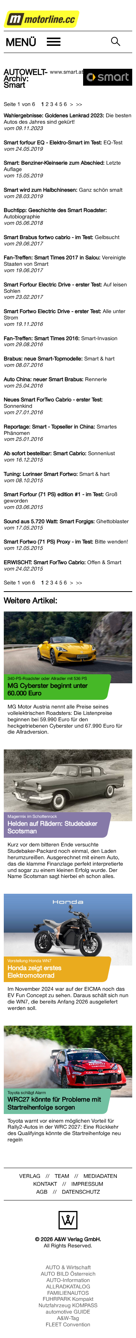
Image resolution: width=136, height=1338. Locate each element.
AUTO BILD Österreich (68, 1274)
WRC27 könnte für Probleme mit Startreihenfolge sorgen (54, 1103)
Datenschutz (81, 1192)
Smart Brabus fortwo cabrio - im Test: (61, 237)
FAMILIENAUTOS (68, 1293)
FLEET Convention (68, 1324)
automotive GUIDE (68, 1312)
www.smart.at (66, 72)
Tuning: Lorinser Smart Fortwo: (57, 474)
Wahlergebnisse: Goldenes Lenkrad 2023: (67, 118)
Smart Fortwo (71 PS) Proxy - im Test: (66, 542)
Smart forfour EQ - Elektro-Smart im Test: (63, 142)
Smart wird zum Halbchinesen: (63, 190)
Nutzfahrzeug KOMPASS (68, 1305)
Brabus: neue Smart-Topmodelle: (59, 359)
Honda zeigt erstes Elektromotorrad (35, 971)
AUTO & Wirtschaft (68, 1267)
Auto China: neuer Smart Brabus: (55, 379)
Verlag (29, 1176)
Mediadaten (100, 1176)
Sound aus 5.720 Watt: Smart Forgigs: (66, 521)
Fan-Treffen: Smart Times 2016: (60, 338)
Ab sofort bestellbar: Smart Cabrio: (59, 453)
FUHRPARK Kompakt (68, 1299)
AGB (42, 1192)
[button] (32, 42)
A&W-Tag (68, 1318)
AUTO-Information (68, 1280)
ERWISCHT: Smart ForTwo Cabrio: (62, 562)
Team (62, 1176)
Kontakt (45, 1184)
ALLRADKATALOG (68, 1287)
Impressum (87, 1184)
